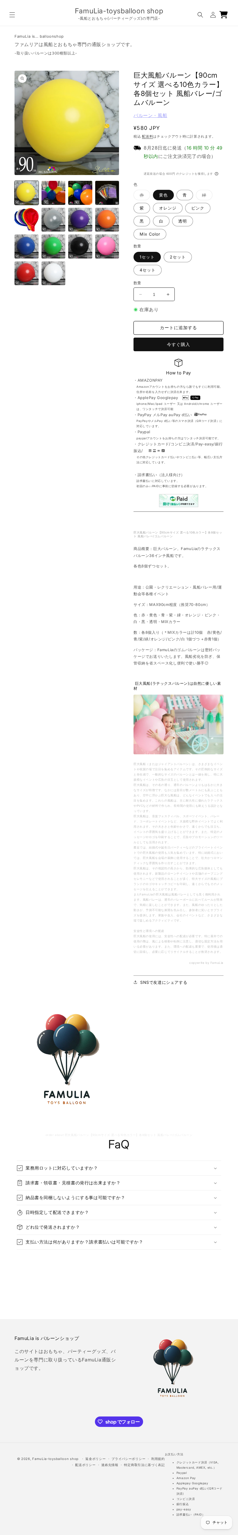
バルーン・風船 (150, 115)
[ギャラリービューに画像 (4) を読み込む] (107, 193)
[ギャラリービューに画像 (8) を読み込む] (107, 220)
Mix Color (150, 234)
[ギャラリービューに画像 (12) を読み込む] (107, 246)
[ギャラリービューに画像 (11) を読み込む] (80, 246)
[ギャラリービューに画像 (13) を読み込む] (27, 273)
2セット (178, 256)
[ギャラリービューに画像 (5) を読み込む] (27, 220)
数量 (137, 283)
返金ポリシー (95, 1459)
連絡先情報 (109, 1465)
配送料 (147, 136)
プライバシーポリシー (128, 1459)
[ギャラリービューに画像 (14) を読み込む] (54, 273)
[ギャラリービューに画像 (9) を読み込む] (27, 246)
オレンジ (167, 207)
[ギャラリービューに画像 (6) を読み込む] (54, 220)
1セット (147, 256)
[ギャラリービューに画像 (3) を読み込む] (80, 193)
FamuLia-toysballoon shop (55, 1459)
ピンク (197, 207)
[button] (12, 14)
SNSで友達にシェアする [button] (163, 982)
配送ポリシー (85, 1465)
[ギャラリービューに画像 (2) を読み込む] (54, 193)
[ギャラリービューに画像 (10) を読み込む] (54, 246)
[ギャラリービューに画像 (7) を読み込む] (80, 220)
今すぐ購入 (178, 344)
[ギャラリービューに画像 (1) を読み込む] (27, 193)
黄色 (163, 194)
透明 (182, 220)
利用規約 (158, 1459)
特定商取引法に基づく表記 (144, 1465)
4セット (148, 269)
